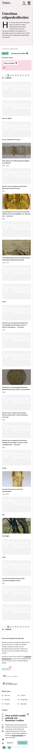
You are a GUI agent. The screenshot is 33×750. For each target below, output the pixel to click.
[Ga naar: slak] (16, 504)
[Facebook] (4, 747)
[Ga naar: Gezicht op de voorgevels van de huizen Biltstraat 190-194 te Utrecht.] (16, 176)
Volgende (8, 78)
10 (3, 78)
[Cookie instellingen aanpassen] (28, 714)
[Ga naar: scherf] (16, 291)
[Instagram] (9, 747)
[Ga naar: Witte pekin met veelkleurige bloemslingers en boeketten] (16, 150)
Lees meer (9, 216)
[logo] (6, 3)
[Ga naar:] (16, 89)
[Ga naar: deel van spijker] (16, 108)
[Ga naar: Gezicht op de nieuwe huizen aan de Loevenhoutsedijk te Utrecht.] (16, 568)
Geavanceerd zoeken (18, 53)
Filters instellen (9, 63)
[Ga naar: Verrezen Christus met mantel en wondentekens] (16, 479)
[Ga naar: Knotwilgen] (16, 526)
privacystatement (17, 735)
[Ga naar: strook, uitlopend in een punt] (16, 129)
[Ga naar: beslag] (16, 458)
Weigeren (10, 743)
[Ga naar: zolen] (16, 547)
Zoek (4, 53)
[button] (24, 3)
